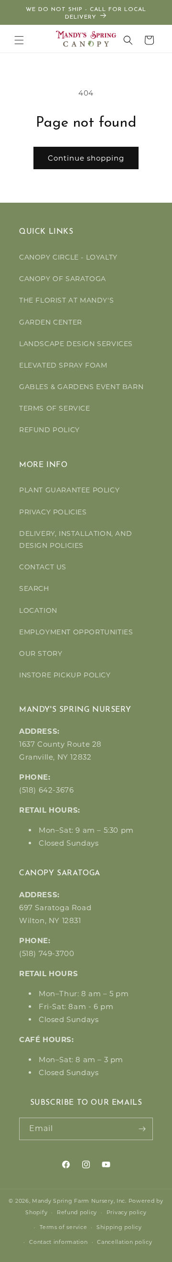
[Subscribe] (141, 1129)
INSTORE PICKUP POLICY (65, 675)
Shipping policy (119, 1227)
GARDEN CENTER (50, 322)
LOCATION (38, 610)
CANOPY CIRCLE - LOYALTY (68, 257)
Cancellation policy (124, 1242)
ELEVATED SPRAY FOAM (63, 365)
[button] (19, 40)
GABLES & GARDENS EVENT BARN (81, 386)
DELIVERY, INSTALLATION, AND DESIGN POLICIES (75, 539)
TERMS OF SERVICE (54, 408)
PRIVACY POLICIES (53, 512)
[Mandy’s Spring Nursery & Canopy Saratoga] (86, 38)
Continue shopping (86, 158)
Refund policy (77, 1212)
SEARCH (34, 588)
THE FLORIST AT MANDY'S (66, 300)
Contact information (58, 1242)
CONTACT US (42, 567)
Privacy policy (127, 1212)
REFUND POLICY (49, 429)
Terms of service (63, 1227)
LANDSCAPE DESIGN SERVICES (76, 343)
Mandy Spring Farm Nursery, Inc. (79, 1200)
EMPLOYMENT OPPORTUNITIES (76, 632)
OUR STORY (40, 653)
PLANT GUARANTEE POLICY (69, 490)
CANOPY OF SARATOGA (62, 278)
